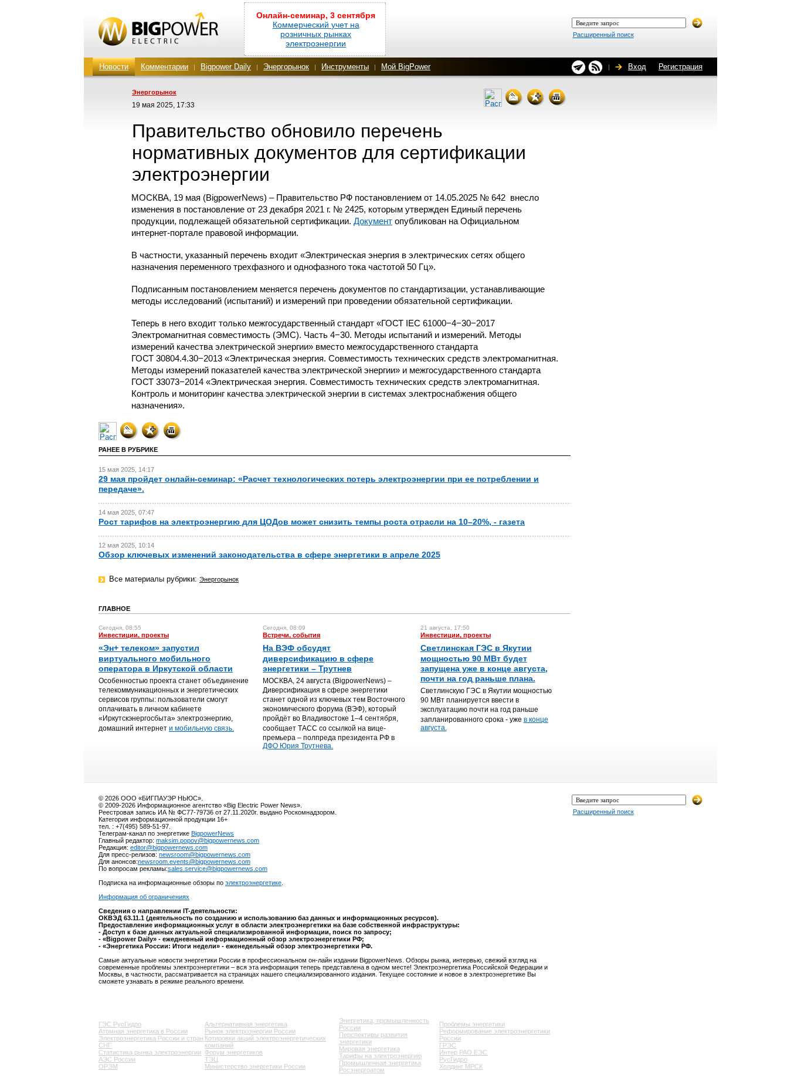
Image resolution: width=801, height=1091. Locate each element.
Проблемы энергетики (472, 1024)
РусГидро (453, 1059)
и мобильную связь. (201, 728)
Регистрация (680, 66)
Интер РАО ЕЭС (463, 1052)
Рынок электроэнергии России (250, 1031)
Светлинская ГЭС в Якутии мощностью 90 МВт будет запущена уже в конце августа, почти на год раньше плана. (484, 663)
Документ (373, 221)
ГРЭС (447, 1045)
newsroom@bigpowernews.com (204, 854)
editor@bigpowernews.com (169, 847)
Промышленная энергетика (380, 1062)
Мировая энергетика (369, 1048)
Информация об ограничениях (144, 896)
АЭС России (117, 1059)
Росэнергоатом (362, 1069)
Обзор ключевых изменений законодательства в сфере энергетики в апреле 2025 (269, 554)
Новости (113, 66)
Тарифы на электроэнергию (380, 1055)
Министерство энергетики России (255, 1066)
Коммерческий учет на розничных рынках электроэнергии (316, 34)
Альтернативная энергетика (246, 1024)
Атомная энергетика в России (143, 1031)
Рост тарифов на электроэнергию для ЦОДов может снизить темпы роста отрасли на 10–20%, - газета (312, 521)
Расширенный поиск (603, 34)
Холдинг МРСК (461, 1066)
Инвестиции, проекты (134, 635)
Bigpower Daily (226, 66)
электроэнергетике (253, 882)
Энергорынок (286, 66)
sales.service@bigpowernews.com (217, 868)
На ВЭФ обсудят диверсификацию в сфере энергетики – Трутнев (318, 658)
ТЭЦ (211, 1059)
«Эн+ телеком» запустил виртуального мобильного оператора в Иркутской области (166, 658)
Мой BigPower (405, 66)
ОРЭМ (108, 1066)
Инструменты (345, 66)
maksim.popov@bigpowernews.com (207, 840)
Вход (637, 66)
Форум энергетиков (234, 1052)
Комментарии (164, 66)
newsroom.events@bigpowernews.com (194, 861)
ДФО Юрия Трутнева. (298, 745)
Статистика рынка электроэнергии (150, 1052)
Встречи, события (291, 635)
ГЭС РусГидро (120, 1024)
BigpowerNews (212, 833)
